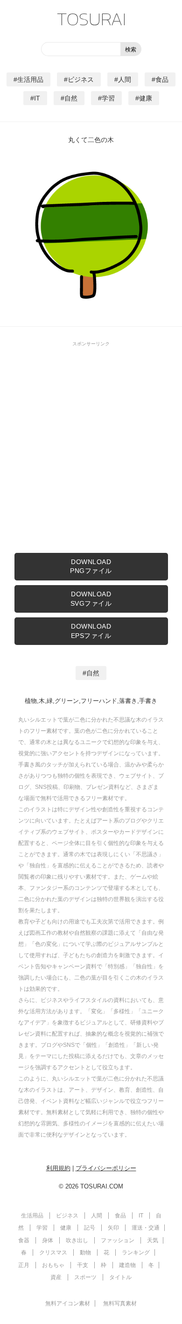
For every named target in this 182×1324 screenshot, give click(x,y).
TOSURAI (91, 19)
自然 (70, 98)
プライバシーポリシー (106, 1168)
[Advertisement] (91, 443)
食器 (23, 1240)
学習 (108, 98)
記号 (89, 1227)
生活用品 (30, 79)
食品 (161, 79)
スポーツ (85, 1277)
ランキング (136, 1252)
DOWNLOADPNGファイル (91, 566)
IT (37, 98)
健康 (145, 98)
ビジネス (81, 79)
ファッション (117, 1240)
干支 (82, 1265)
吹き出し (77, 1240)
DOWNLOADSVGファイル (91, 598)
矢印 (113, 1227)
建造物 (127, 1265)
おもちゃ (53, 1265)
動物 (85, 1252)
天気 (152, 1240)
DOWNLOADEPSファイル (91, 631)
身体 (47, 1240)
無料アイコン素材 (67, 1303)
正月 (23, 1265)
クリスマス (53, 1252)
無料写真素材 (120, 1303)
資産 (56, 1277)
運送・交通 (146, 1227)
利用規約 (58, 1168)
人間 (124, 79)
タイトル (120, 1277)
